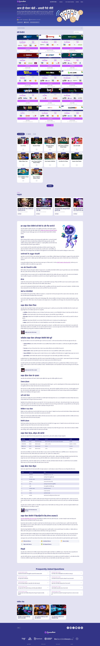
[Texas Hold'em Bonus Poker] (36, 175)
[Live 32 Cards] (77, 144)
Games (60, 1)
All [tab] (35, 134)
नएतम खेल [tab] (29, 134)
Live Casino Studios (69, 1)
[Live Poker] (23, 144)
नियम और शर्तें (58, 644)
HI (18, 627)
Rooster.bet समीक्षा (50, 50)
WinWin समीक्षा (49, 85)
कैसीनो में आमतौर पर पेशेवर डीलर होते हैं (63, 262)
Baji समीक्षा (50, 102)
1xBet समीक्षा (28, 50)
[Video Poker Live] (23, 160)
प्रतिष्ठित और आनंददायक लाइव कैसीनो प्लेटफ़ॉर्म (48, 230)
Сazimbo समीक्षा (72, 120)
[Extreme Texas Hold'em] (50, 144)
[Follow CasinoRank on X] (73, 628)
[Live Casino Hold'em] (50, 160)
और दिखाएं (49, 125)
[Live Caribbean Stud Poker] (23, 175)
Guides (77, 1)
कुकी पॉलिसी (29, 644)
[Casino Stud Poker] (77, 160)
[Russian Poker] (36, 144)
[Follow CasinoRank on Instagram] (71, 628)
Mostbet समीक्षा (50, 67)
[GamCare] (38, 639)
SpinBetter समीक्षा (72, 50)
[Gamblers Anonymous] (30, 639)
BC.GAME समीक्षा (72, 85)
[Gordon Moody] (48, 639)
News (82, 1)
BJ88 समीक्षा (28, 120)
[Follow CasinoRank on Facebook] (68, 628)
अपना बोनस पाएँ (28, 48)
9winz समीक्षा (72, 102)
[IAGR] (24, 639)
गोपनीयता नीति (43, 644)
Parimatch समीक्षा (28, 85)
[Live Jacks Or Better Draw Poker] (63, 144)
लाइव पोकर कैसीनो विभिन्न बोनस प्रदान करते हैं (29, 518)
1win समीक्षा (28, 102)
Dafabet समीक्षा (27, 67)
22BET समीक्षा (72, 67)
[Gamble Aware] (64, 639)
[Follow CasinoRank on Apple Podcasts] (82, 628)
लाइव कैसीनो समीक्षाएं (53, 1)
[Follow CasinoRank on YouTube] (76, 628)
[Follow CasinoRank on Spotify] (79, 628)
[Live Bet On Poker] (63, 160)
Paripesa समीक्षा (50, 120)
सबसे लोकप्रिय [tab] (21, 134)
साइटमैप (72, 644)
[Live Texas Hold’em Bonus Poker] (36, 160)
